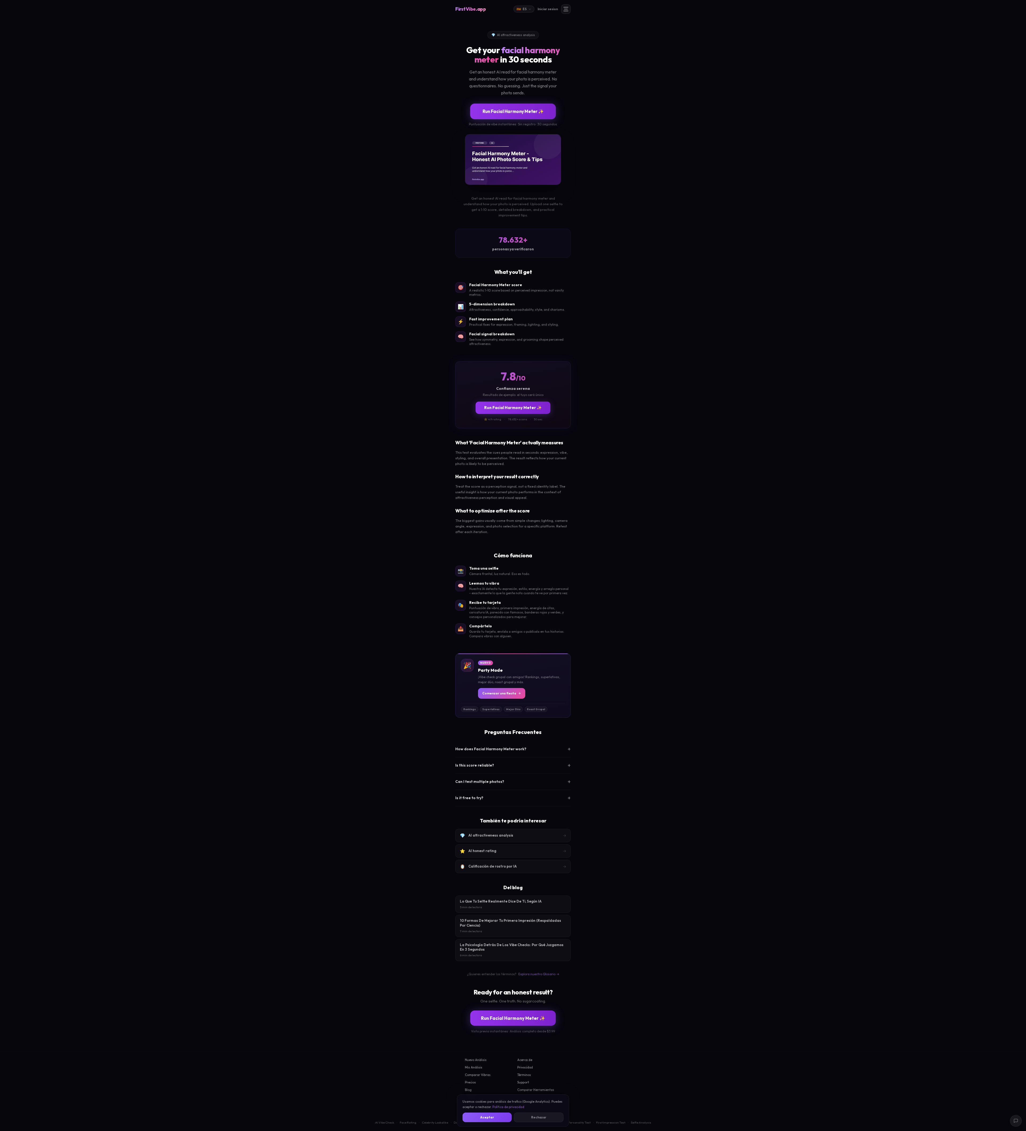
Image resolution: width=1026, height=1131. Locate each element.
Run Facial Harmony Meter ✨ (513, 111)
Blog (468, 1090)
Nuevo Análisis (476, 1060)
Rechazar (538, 1117)
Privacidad (525, 1067)
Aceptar (487, 1117)
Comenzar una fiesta (499, 693)
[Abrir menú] (566, 9)
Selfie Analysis (641, 1122)
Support (523, 1082)
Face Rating (408, 1122)
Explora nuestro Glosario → (538, 974)
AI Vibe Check (384, 1122)
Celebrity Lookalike (435, 1122)
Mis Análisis (473, 1067)
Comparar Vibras (478, 1075)
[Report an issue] (1016, 1121)
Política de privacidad (508, 1107)
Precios (470, 1082)
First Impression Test (610, 1122)
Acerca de (524, 1060)
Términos (524, 1075)
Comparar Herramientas (535, 1090)
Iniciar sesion (548, 9)
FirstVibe (470, 9)
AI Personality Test (577, 1122)
